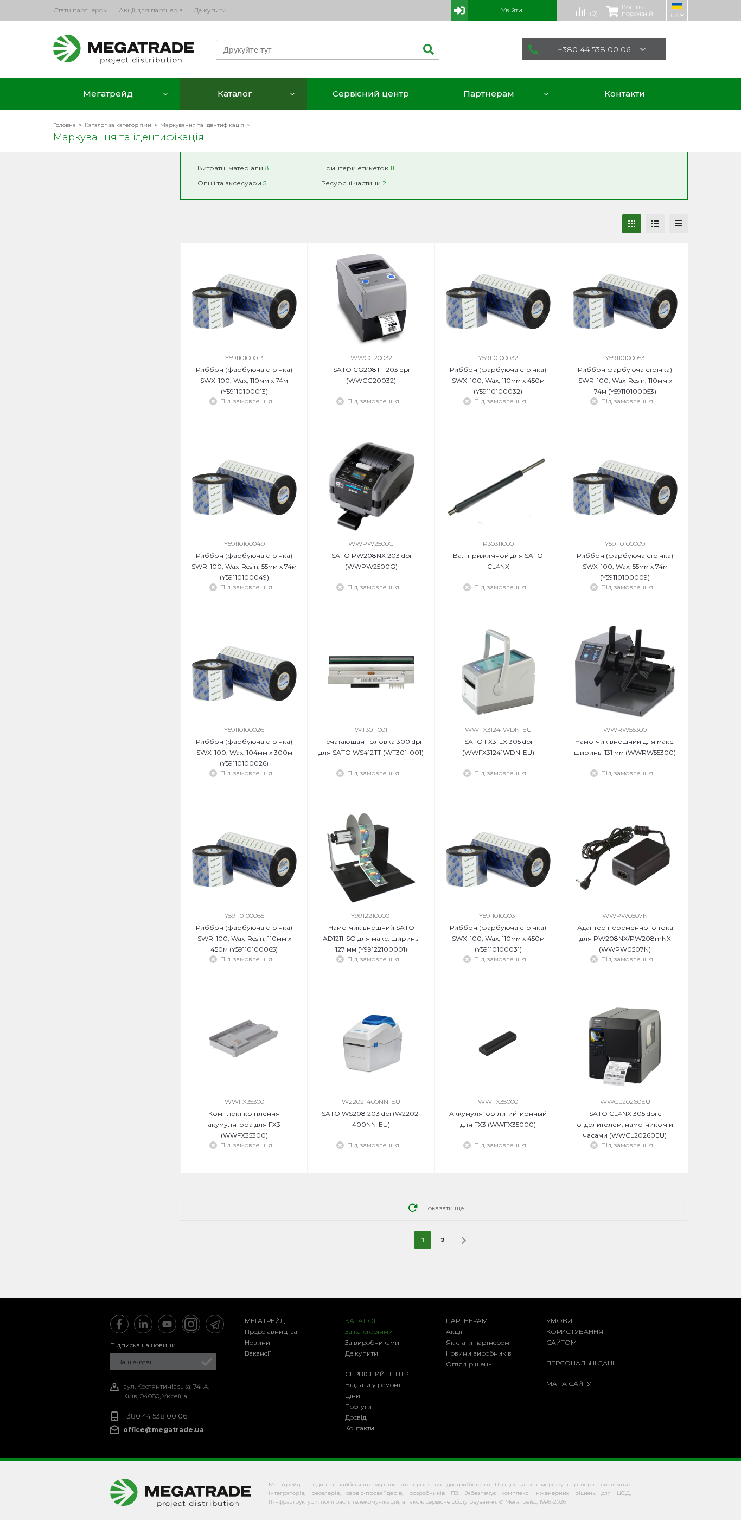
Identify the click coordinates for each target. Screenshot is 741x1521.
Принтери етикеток (357, 168)
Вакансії (258, 1353)
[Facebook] (119, 1324)
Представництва (271, 1331)
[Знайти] (426, 50)
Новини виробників (479, 1353)
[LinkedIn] (143, 1324)
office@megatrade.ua (163, 1430)
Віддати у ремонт (373, 1385)
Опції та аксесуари (231, 183)
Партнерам (467, 1321)
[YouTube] (167, 1324)
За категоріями (369, 1331)
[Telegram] (215, 1324)
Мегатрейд (265, 1321)
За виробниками (372, 1342)
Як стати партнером (477, 1342)
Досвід (356, 1417)
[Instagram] (191, 1324)
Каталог (361, 1321)
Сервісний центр (376, 1374)
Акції (454, 1331)
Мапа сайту (568, 1383)
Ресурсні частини (353, 183)
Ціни (352, 1395)
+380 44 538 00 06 (594, 49)
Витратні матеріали (233, 168)
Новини (257, 1342)
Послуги (358, 1406)
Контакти (359, 1428)
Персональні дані (580, 1363)
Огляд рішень (468, 1364)
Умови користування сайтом (574, 1331)
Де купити (361, 1353)
